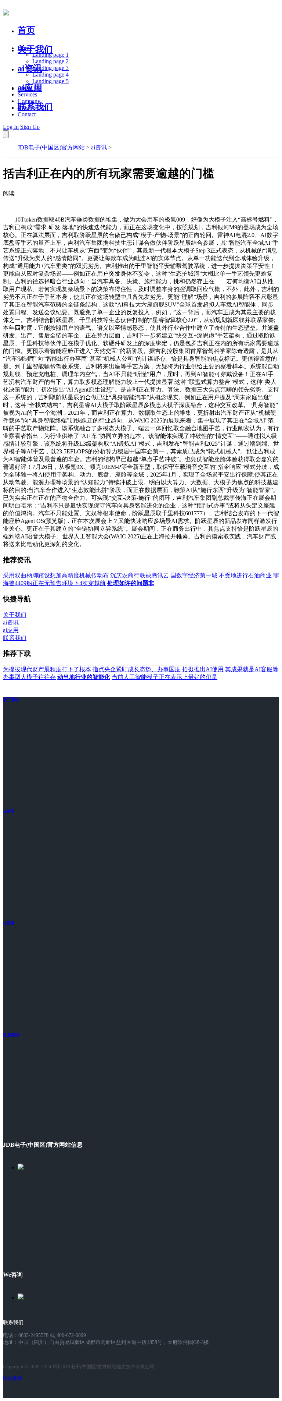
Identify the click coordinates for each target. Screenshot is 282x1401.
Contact (27, 114)
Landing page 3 (50, 68)
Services (27, 94)
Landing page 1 (50, 55)
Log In (11, 127)
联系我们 (35, 107)
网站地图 (12, 1378)
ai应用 (8, 923)
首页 (26, 30)
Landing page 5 (50, 81)
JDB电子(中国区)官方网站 (51, 147)
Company (29, 101)
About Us (29, 88)
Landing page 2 (50, 61)
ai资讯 (30, 68)
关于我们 (35, 49)
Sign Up (30, 127)
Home (25, 48)
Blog (23, 108)
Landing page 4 (50, 74)
